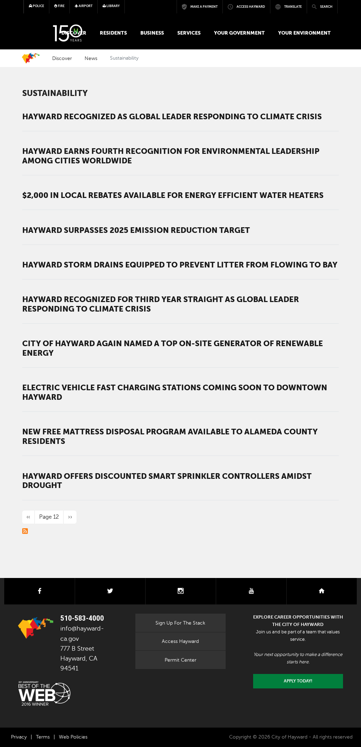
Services (189, 33)
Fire (61, 6)
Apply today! (298, 681)
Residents (113, 33)
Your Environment (304, 33)
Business (152, 33)
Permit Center (180, 660)
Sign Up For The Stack (180, 623)
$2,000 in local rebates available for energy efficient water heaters (173, 195)
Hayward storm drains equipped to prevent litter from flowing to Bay (179, 264)
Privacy (19, 737)
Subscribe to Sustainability (25, 531)
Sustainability (55, 93)
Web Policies (73, 737)
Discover (62, 58)
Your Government (239, 33)
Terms (43, 737)
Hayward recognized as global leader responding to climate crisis (172, 116)
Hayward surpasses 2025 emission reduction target (136, 230)
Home (30, 58)
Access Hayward (180, 641)
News (91, 58)
